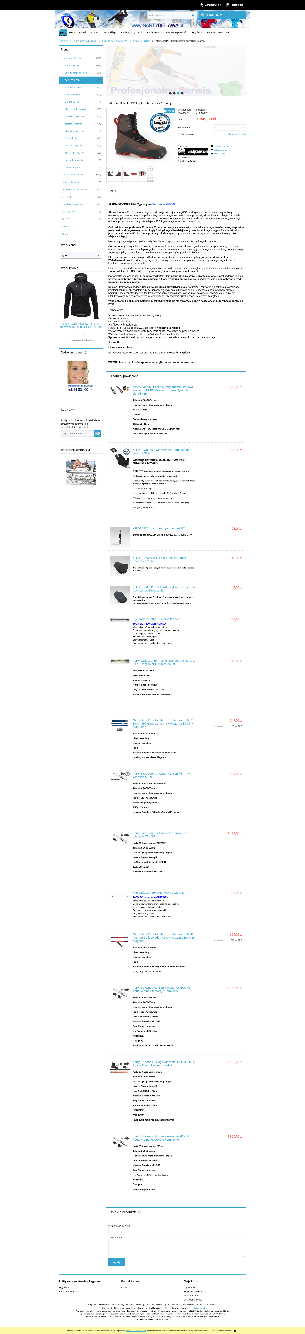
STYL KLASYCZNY (73, 87)
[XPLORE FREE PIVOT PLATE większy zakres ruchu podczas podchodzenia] (120, 595)
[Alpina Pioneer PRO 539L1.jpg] (110, 174)
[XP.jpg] (142, 173)
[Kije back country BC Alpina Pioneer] (120, 620)
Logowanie (189, 1287)
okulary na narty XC (74, 131)
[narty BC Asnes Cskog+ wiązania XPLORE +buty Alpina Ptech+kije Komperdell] (120, 1067)
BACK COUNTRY (72, 80)
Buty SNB (66, 219)
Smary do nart (71, 138)
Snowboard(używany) (72, 204)
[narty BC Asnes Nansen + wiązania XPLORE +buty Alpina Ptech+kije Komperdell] (120, 992)
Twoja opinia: (115, 1237)
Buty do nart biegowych (76, 72)
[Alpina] (193, 151)
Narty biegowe (72, 65)
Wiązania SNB (68, 211)
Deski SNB (66, 196)
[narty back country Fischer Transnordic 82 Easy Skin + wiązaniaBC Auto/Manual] (120, 661)
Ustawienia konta (193, 1299)
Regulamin (64, 1287)
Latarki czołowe (72, 167)
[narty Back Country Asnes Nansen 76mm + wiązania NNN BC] (120, 776)
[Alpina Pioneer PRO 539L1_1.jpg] (126, 174)
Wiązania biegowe (73, 145)
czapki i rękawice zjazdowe (74, 189)
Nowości (66, 226)
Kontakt (125, 1287)
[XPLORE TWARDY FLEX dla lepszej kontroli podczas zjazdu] (120, 566)
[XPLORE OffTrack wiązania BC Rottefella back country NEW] (120, 458)
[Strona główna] (67, 19)
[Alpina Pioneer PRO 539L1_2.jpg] (118, 174)
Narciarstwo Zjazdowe (72, 174)
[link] (176, 71)
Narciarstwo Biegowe (72, 58)
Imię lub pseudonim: (119, 1225)
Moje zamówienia (193, 1291)
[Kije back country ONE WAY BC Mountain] (120, 896)
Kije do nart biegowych (75, 109)
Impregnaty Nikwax (71, 182)
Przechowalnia (191, 1295)
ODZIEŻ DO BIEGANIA (75, 116)
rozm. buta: (184, 127)
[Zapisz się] (97, 433)
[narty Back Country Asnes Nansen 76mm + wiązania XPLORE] (120, 838)
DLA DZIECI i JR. (72, 101)
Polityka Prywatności (69, 1291)
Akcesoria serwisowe (74, 152)
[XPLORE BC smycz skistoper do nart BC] (120, 537)
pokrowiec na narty (74, 160)
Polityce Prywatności (196, 1308)
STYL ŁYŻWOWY (72, 94)
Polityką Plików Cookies (136, 1330)
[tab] (170, 93)
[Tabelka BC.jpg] (150, 173)
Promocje (66, 234)
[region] (176, 71)
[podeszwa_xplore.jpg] (134, 174)
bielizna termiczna (73, 123)
